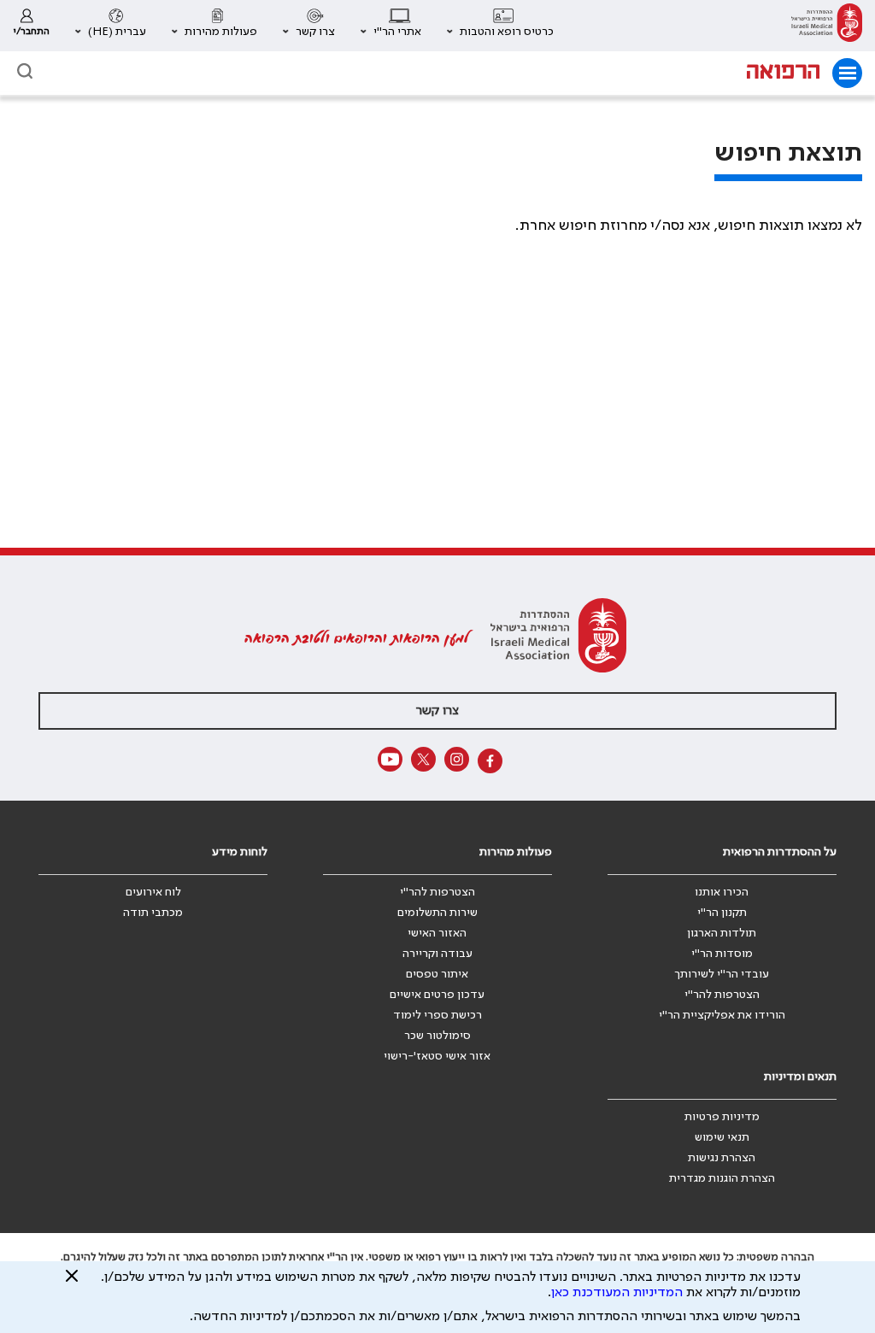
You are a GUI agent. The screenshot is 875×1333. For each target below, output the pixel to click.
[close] (72, 1282)
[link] (826, 25)
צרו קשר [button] (437, 711)
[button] (500, 26)
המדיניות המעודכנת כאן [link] (617, 1293)
